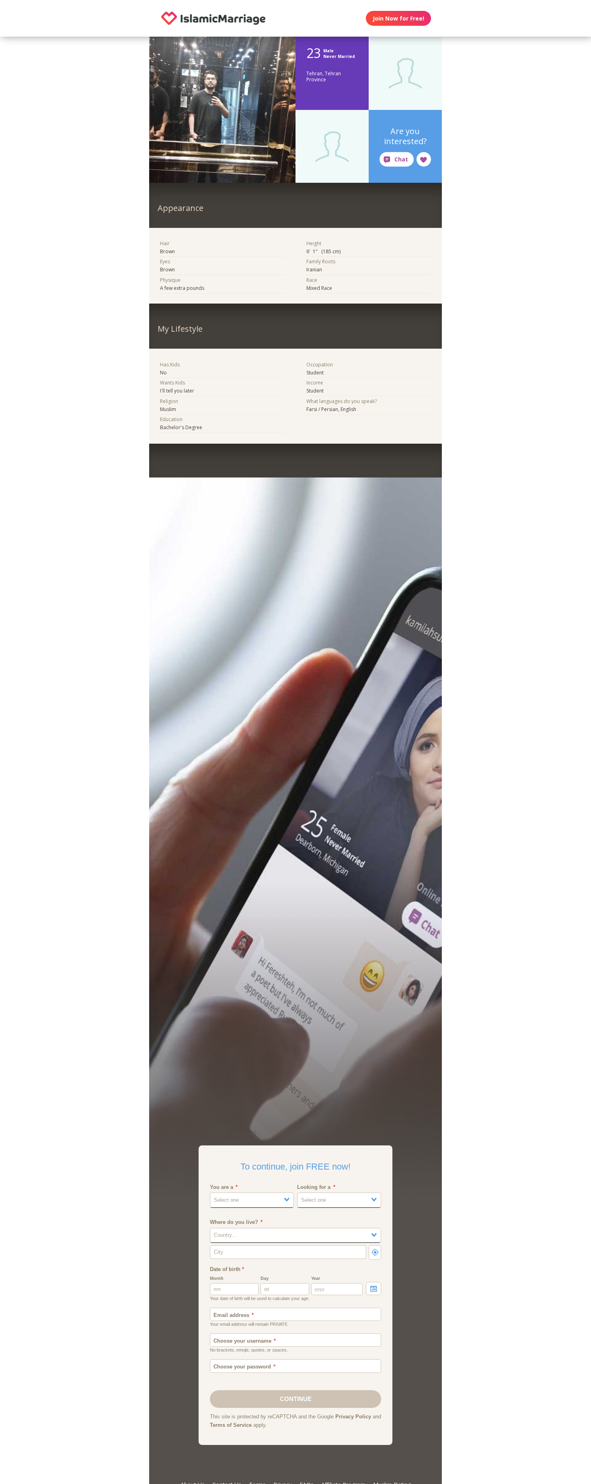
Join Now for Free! (398, 18)
